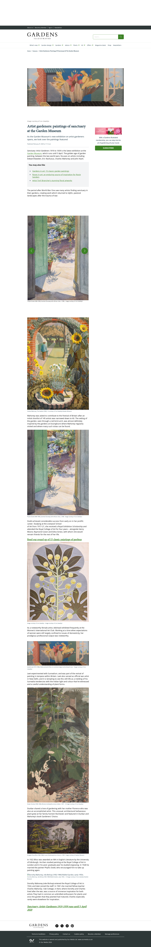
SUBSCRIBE (108, 148)
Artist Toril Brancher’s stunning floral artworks (52, 180)
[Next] (84, 251)
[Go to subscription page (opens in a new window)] (108, 134)
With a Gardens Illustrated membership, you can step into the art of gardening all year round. (108, 140)
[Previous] (31, 251)
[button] (58, 259)
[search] (121, 36)
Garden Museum (34, 153)
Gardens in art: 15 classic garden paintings (50, 171)
